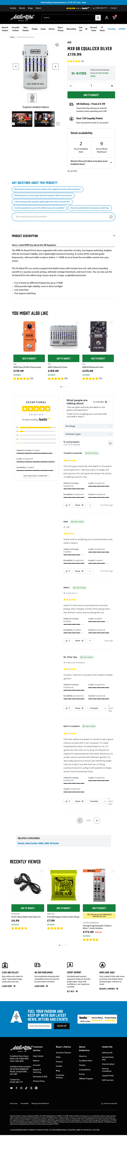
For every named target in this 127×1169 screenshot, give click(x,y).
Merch (38, 8)
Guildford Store (85, 1061)
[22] (31, 379)
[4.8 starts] (55, 928)
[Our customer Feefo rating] (97, 1019)
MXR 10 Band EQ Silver (57, 367)
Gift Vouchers (107, 1080)
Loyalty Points (108, 1076)
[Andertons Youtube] (11, 1087)
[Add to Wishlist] (42, 322)
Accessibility (24, 1103)
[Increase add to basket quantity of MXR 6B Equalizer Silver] (112, 85)
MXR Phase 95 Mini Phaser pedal (27, 367)
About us (83, 1056)
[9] (100, 940)
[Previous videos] (13, 123)
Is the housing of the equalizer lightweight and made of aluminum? (42, 202)
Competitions (85, 1070)
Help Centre (38, 1056)
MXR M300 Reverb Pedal (92, 367)
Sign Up (62, 1026)
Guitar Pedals (31, 843)
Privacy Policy (39, 1081)
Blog (58, 1071)
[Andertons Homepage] (23, 17)
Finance (59, 1062)
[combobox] (71, 17)
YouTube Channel (63, 1053)
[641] (66, 928)
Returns (36, 1061)
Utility (41, 843)
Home (12, 37)
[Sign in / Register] (107, 18)
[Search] (98, 17)
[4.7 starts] (19, 928)
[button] (75, 61)
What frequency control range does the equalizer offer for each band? (43, 196)
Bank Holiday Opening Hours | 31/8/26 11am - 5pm (63, 2)
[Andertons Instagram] (21, 1087)
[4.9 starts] (21, 378)
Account (36, 1065)
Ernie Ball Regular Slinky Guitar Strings (63, 917)
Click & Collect (108, 1064)
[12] (100, 379)
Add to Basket (91, 94)
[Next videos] (58, 123)
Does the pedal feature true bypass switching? (89, 208)
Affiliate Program (86, 1079)
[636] (30, 928)
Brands (22, 8)
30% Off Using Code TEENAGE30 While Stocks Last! (99, 916)
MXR (47, 843)
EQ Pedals (54, 843)
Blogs (30, 8)
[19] (65, 379)
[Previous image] (16, 67)
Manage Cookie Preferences (40, 1103)
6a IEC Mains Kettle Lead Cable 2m (26, 917)
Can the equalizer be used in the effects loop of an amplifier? (39, 208)
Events (82, 1074)
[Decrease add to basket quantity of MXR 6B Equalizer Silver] (70, 85)
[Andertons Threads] (31, 1087)
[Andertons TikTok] (26, 1087)
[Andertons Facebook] (16, 1087)
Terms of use (13, 1103)
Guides (13, 8)
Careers (82, 1065)
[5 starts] (56, 378)
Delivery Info (107, 1053)
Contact (114, 8)
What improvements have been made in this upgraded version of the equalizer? (47, 189)
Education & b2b (40, 1077)
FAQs (58, 1057)
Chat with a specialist (110, 1103)
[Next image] (56, 67)
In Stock (17, 375)
